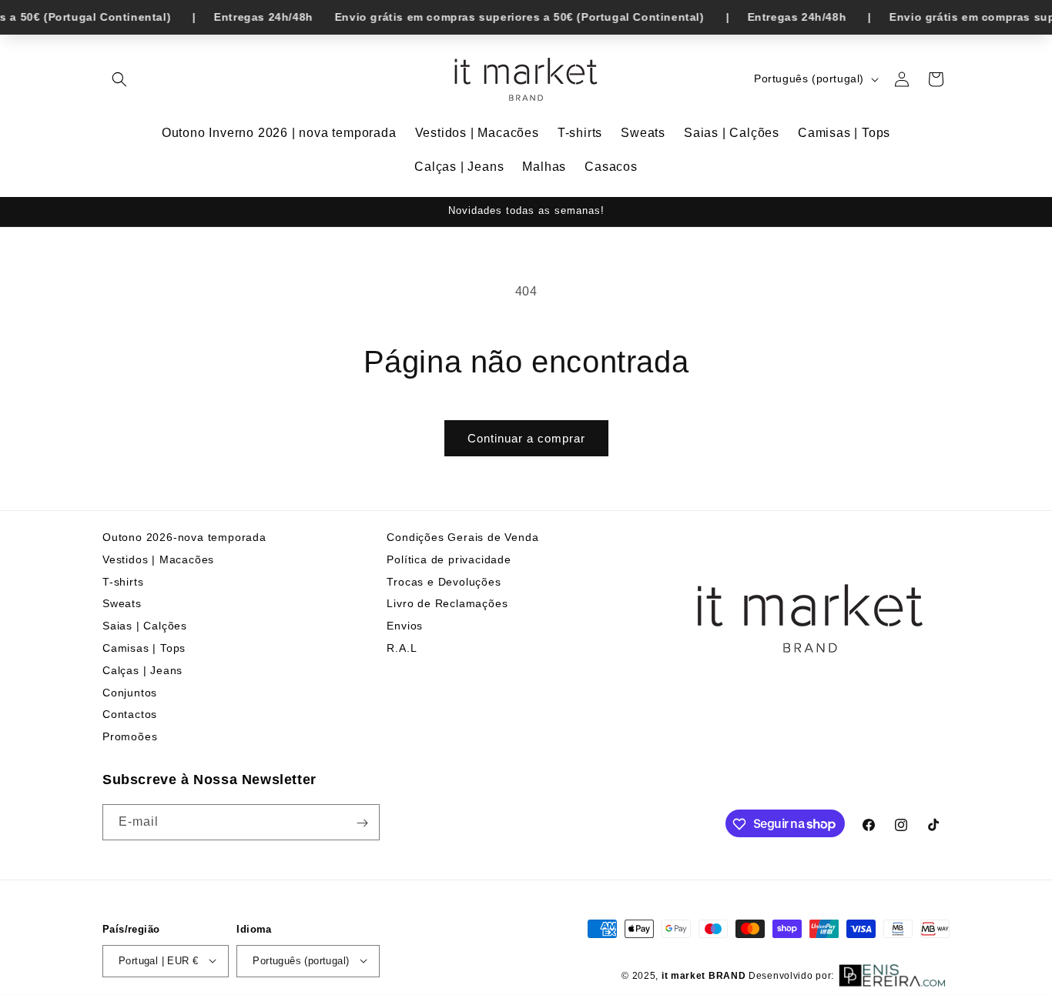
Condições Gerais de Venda (462, 537)
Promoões (129, 736)
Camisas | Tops (144, 648)
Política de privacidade (449, 559)
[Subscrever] (362, 823)
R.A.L (402, 648)
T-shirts (122, 582)
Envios (405, 625)
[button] (119, 79)
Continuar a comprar (526, 438)
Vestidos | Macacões (158, 559)
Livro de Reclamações (447, 604)
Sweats (122, 604)
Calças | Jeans (142, 670)
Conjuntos (129, 692)
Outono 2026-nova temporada (184, 537)
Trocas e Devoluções (444, 582)
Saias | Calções (144, 625)
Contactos (129, 715)
